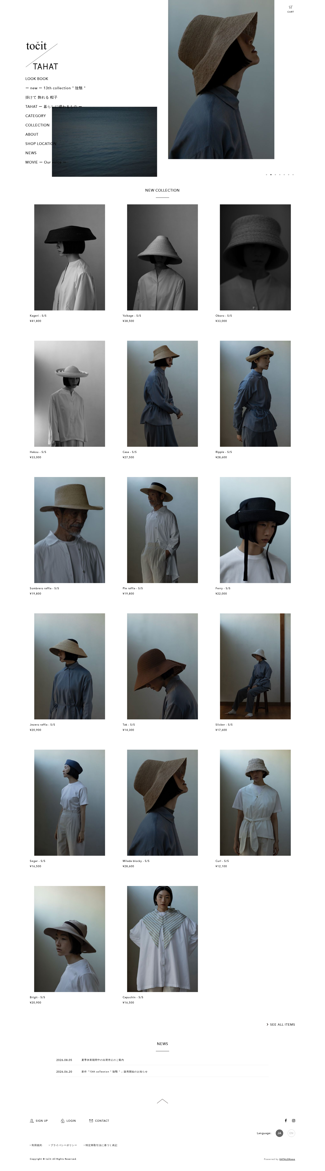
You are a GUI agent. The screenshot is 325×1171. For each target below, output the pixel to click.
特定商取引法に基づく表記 (101, 1145)
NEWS (31, 153)
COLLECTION (37, 125)
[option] (162, 88)
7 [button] (293, 174)
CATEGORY (35, 116)
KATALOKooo (287, 1159)
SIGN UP (42, 1120)
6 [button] (288, 174)
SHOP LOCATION (41, 144)
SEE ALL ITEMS (282, 1025)
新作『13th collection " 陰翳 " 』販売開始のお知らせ (115, 1071)
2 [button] (271, 174)
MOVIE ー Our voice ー (46, 162)
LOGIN (71, 1120)
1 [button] (266, 174)
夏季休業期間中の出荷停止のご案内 (103, 1060)
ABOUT (31, 134)
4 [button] (279, 174)
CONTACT (102, 1120)
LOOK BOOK (36, 79)
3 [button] (275, 174)
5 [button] (284, 174)
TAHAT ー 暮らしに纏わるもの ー (53, 107)
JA (279, 1133)
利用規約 (37, 1145)
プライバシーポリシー (64, 1145)
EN (291, 1133)
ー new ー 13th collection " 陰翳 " (55, 88)
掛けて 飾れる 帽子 (41, 97)
